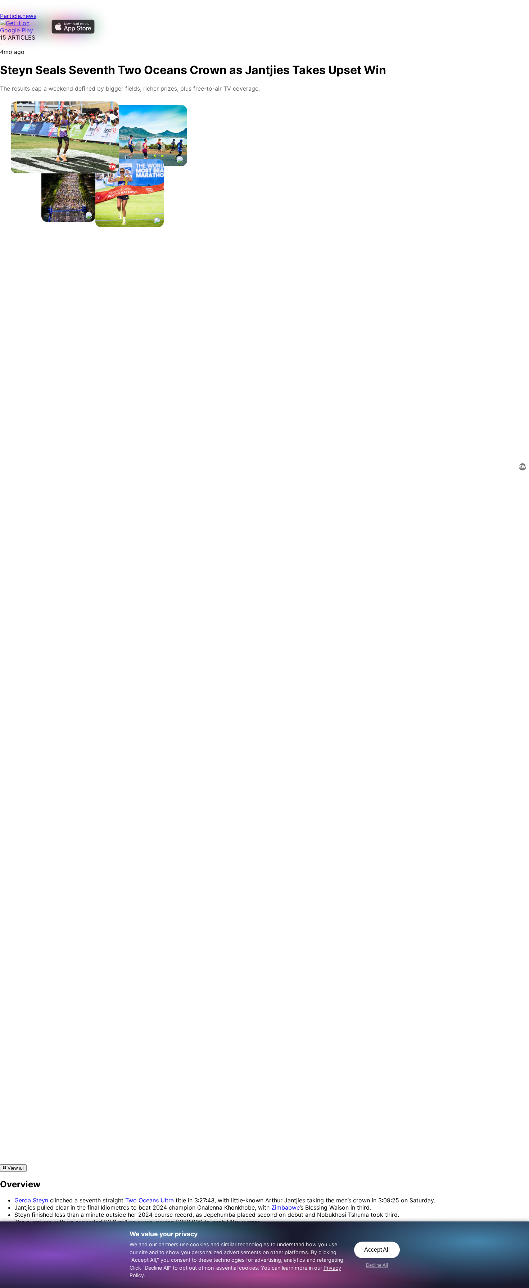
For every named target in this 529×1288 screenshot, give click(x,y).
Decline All (377, 1265)
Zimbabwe (285, 1207)
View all (15, 1168)
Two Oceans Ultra (149, 1200)
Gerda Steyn (31, 1200)
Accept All (377, 1250)
